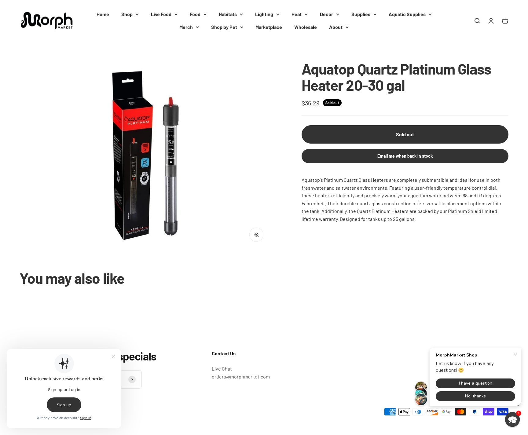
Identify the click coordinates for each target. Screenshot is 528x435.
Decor (326, 14)
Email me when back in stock (405, 156)
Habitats (228, 14)
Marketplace (268, 27)
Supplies (360, 14)
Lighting (264, 14)
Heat (297, 14)
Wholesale (305, 27)
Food (195, 14)
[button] (512, 419)
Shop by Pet (224, 27)
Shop (127, 14)
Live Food (161, 14)
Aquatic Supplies (407, 14)
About (336, 27)
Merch (186, 27)
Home (103, 14)
